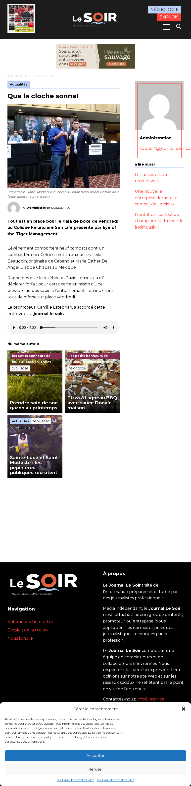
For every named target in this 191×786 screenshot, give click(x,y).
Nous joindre (20, 638)
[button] (183, 708)
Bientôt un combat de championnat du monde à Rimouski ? (159, 221)
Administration (38, 207)
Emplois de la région (27, 630)
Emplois (169, 17)
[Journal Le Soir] (95, 19)
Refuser (95, 769)
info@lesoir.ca (150, 699)
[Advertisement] (63, 515)
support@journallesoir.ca (165, 148)
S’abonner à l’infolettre (30, 621)
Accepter (95, 755)
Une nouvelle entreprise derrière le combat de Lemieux (156, 197)
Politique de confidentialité (75, 780)
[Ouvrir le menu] (166, 27)
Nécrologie (164, 9)
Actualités (14, 76)
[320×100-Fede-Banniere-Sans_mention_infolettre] (95, 56)
